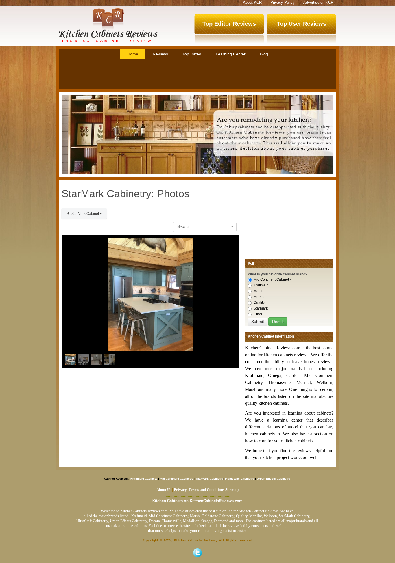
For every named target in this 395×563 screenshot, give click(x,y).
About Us (163, 489)
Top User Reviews (301, 23)
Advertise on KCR (318, 2)
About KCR (252, 2)
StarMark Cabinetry (86, 214)
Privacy (180, 489)
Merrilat (259, 297)
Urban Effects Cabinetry (273, 478)
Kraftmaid (261, 285)
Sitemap (231, 489)
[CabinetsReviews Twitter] (197, 552)
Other (258, 314)
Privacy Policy (282, 2)
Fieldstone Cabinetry (239, 478)
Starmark (261, 308)
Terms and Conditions (206, 489)
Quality (259, 303)
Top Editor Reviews (229, 23)
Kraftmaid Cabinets (144, 478)
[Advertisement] (197, 75)
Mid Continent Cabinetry (273, 279)
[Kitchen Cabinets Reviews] (108, 25)
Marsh (258, 291)
